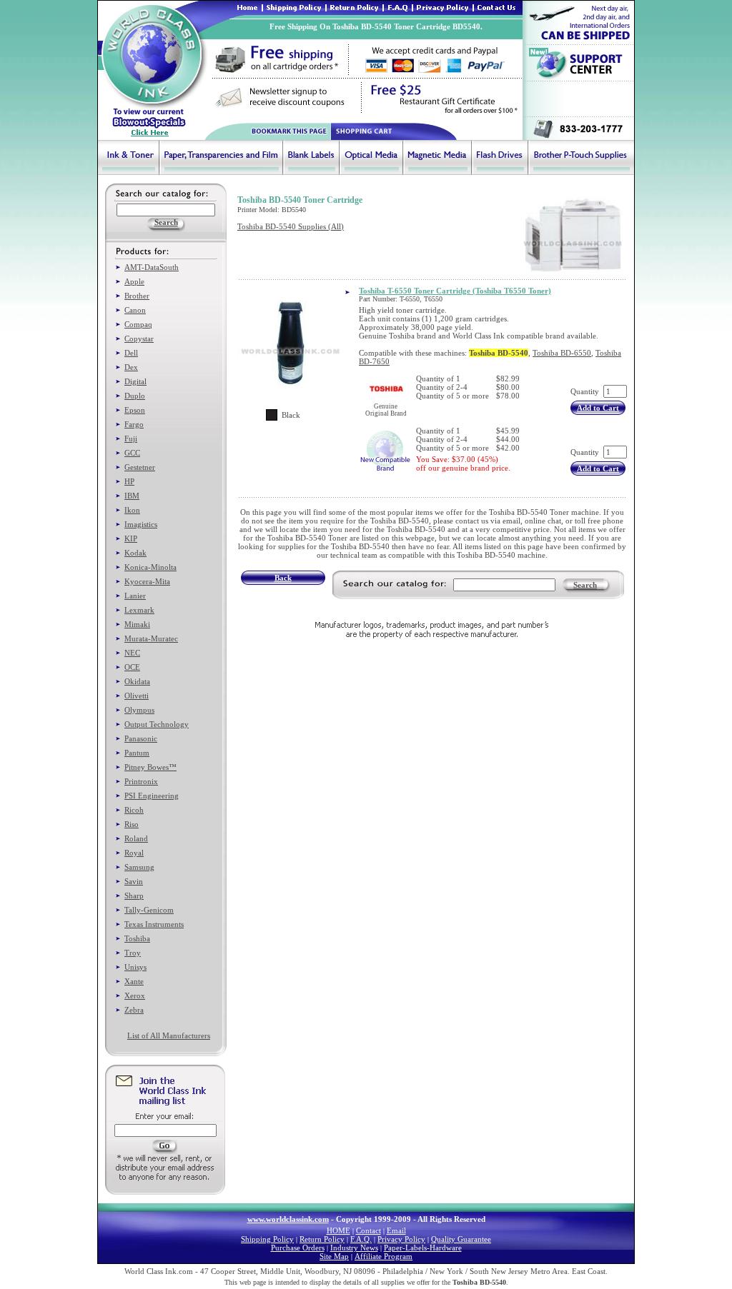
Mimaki (137, 624)
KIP (130, 538)
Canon (135, 310)
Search (585, 585)
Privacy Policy (401, 1239)
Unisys (135, 967)
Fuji (130, 438)
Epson (134, 410)
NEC (132, 652)
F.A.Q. (361, 1239)
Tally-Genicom (149, 910)
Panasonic (140, 738)
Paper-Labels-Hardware (423, 1247)
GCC (132, 452)
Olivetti (136, 695)
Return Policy (322, 1239)
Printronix (141, 781)
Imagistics (140, 524)
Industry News (354, 1247)
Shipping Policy (267, 1239)
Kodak (135, 552)
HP (129, 481)
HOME (338, 1230)
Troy (132, 952)
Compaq (138, 324)
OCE (132, 667)
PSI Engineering (151, 795)
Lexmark (139, 610)
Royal (134, 852)
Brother (136, 295)
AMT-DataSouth (151, 267)
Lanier (135, 595)
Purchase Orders (298, 1247)
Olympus (139, 710)
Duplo (134, 395)
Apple (134, 281)
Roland (136, 838)
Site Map (334, 1256)
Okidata (137, 681)
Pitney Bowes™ (150, 767)
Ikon (132, 510)
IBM (131, 495)
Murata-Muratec (151, 638)
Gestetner (139, 467)
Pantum (136, 752)
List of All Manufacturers (168, 1035)
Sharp (134, 895)
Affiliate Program (383, 1256)
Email (396, 1230)
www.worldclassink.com (288, 1219)
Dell (131, 352)
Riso (131, 824)
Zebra (134, 1009)
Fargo (134, 424)
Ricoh (134, 810)
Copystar (139, 338)
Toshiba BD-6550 (562, 352)
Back (283, 577)
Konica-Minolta (150, 567)
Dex (131, 367)
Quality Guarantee (461, 1239)
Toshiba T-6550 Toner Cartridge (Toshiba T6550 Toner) (455, 290)
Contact (368, 1230)
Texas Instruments (154, 924)
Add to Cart (598, 407)
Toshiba (137, 938)
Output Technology (156, 724)
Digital (135, 381)
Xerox (134, 995)
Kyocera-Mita (147, 581)
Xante (134, 981)
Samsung (139, 867)
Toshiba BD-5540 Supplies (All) (290, 226)
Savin (133, 881)
